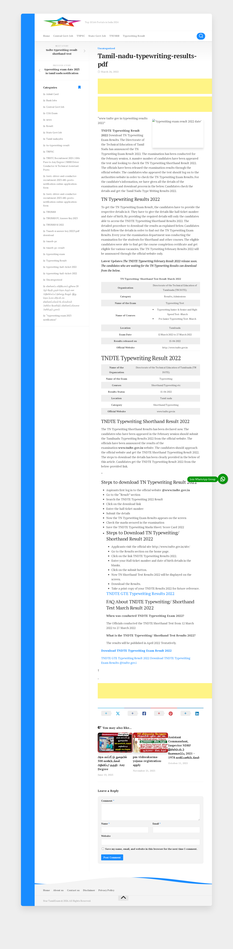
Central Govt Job (63, 35)
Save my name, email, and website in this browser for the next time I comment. (151, 848)
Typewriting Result (134, 35)
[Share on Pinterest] (164, 713)
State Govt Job (97, 35)
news (49, 119)
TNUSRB (114, 35)
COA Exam (51, 113)
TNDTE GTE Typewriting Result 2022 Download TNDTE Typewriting (145, 658)
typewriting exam (55, 254)
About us (58, 890)
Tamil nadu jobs (54, 138)
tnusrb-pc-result (55, 247)
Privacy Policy (106, 890)
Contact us (73, 890)
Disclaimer (89, 890)
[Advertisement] (160, 86)
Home (46, 35)
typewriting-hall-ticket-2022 (61, 273)
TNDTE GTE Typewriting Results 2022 (140, 593)
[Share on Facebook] (137, 713)
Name (105, 823)
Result (49, 126)
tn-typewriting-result (58, 145)
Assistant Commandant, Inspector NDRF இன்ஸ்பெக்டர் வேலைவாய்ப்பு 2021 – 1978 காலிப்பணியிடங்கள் (184, 747)
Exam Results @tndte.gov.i (118, 663)
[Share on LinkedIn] (190, 713)
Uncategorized (106, 48)
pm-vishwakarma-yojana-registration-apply (147, 761)
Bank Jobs (51, 100)
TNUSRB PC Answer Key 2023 (62, 218)
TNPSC (81, 35)
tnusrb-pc (51, 241)
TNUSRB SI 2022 (55, 224)
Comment (107, 800)
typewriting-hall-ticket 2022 (61, 266)
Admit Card (52, 94)
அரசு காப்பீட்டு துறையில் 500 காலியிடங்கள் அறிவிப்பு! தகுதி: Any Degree (112, 763)
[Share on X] (111, 713)
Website (106, 835)
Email (157, 823)
